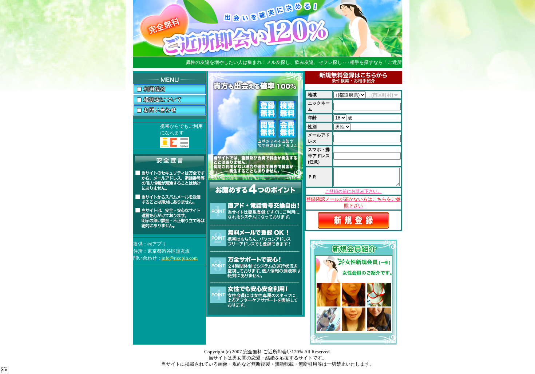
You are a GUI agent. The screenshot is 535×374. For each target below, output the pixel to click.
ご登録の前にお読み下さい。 (353, 191)
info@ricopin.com (180, 258)
